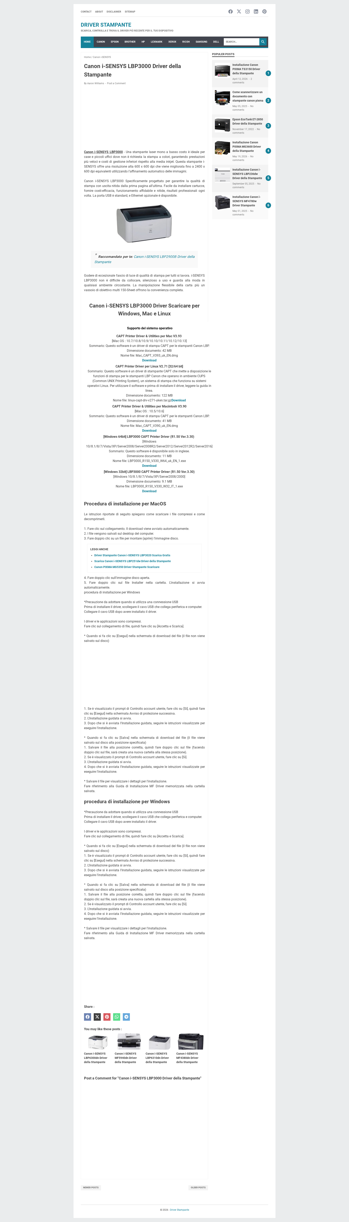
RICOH (186, 41)
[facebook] (87, 1017)
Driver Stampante (106, 25)
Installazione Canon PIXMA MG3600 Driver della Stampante (246, 146)
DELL (216, 41)
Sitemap (130, 11)
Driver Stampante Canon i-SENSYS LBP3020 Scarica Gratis (132, 555)
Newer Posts (91, 1187)
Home (87, 41)
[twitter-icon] (239, 11)
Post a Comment (116, 83)
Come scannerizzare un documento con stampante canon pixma (247, 96)
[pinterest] (106, 1017)
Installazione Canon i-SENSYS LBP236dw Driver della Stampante (247, 174)
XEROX (172, 41)
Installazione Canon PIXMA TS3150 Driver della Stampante (246, 69)
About (99, 11)
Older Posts (198, 1187)
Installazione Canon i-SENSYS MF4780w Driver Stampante (246, 201)
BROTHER (130, 41)
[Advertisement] (144, 118)
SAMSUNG (201, 41)
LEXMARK (156, 41)
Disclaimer (114, 11)
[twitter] (97, 1017)
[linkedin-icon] (256, 11)
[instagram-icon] (247, 11)
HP (143, 41)
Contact (86, 11)
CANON (101, 41)
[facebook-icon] (230, 11)
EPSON (115, 41)
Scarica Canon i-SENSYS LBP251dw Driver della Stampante (132, 561)
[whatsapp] (116, 1017)
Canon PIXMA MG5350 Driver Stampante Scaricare (127, 567)
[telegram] (126, 1017)
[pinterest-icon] (264, 11)
